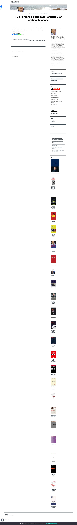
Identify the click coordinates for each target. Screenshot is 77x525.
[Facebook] (13, 34)
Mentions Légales (8, 519)
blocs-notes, (54, 50)
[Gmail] (22, 34)
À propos (53, 121)
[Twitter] (16, 34)
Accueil (53, 120)
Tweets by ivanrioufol (54, 113)
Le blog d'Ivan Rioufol (15, 1)
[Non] (75, 523)
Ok (46, 523)
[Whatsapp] (19, 34)
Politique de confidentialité (52, 523)
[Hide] (0, 9)
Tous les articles (42, 22)
